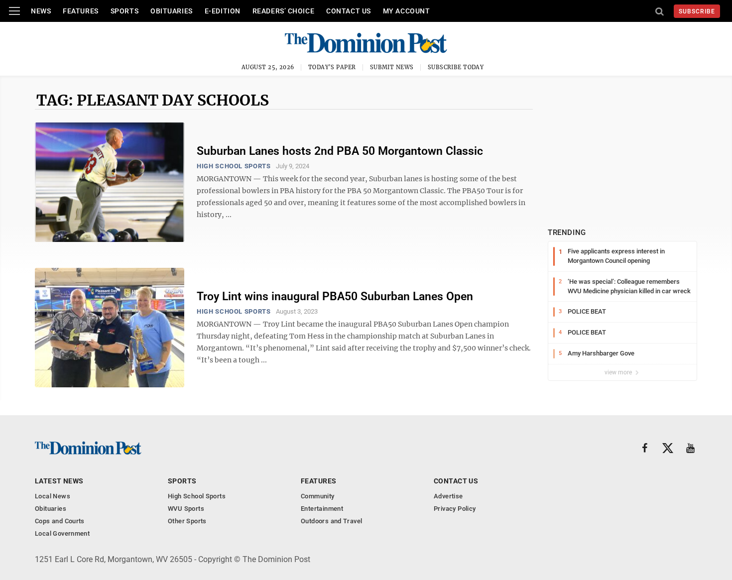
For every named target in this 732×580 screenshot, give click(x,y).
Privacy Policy (455, 508)
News (41, 11)
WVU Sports (186, 508)
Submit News (392, 67)
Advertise (448, 496)
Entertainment (322, 508)
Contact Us (348, 11)
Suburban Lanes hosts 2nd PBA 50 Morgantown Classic (340, 151)
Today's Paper (332, 67)
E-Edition (223, 11)
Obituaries (171, 11)
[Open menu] (14, 11)
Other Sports (187, 521)
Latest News (59, 481)
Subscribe (697, 11)
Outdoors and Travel (331, 521)
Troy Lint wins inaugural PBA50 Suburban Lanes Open (335, 296)
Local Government (62, 533)
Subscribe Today (456, 67)
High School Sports (234, 166)
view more (619, 372)
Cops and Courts (60, 521)
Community (318, 496)
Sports (124, 11)
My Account (406, 11)
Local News (52, 496)
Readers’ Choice (283, 11)
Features (80, 11)
